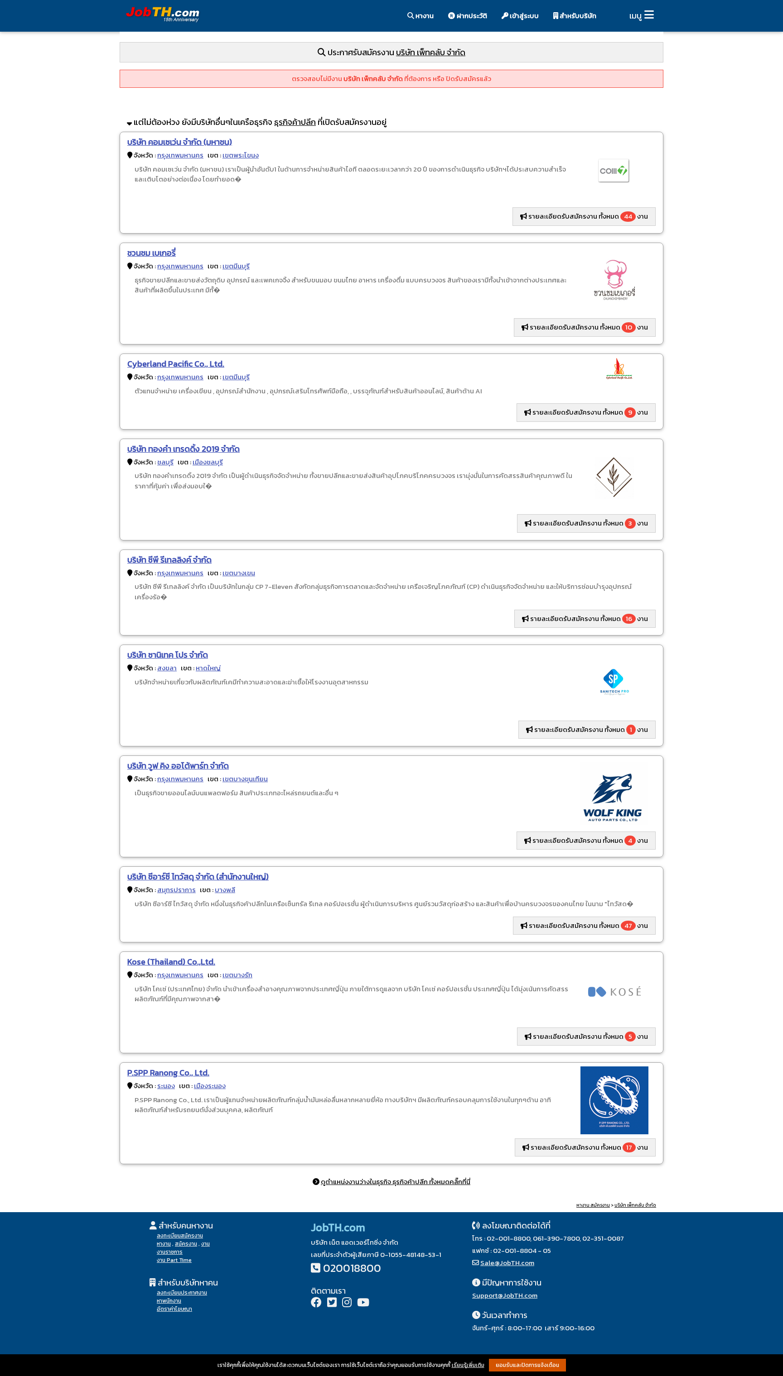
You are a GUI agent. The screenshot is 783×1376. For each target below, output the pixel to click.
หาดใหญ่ (208, 668)
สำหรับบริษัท (577, 15)
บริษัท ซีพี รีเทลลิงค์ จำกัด (169, 560)
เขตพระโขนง (240, 155)
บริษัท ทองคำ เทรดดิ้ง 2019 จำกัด (183, 449)
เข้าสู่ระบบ (523, 15)
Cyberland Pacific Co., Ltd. (175, 364)
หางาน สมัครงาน (593, 1205)
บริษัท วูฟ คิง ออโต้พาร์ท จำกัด (178, 766)
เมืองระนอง (210, 1085)
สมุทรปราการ (176, 889)
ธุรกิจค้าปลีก (295, 122)
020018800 (352, 1268)
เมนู (635, 16)
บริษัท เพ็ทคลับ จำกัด (430, 52)
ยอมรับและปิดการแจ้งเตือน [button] (527, 1365)
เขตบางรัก (237, 975)
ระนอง (166, 1085)
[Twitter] (332, 1303)
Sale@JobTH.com (507, 1262)
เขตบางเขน (238, 573)
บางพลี (225, 889)
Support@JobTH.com (504, 1295)
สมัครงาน (186, 1244)
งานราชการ (170, 1252)
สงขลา (167, 668)
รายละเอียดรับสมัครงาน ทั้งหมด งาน (587, 216)
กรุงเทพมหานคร (180, 155)
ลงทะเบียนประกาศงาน (182, 1293)
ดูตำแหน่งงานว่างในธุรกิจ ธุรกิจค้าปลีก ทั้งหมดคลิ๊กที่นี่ (395, 1181)
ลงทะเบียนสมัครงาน (180, 1236)
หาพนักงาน (169, 1301)
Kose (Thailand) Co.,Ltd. (171, 962)
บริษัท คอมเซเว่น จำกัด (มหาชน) (179, 142)
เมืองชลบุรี (208, 462)
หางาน (424, 15)
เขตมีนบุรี (236, 266)
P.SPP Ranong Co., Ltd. (168, 1072)
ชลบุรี (165, 462)
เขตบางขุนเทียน (245, 779)
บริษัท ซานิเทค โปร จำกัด (167, 655)
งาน (205, 1244)
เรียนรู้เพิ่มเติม (468, 1365)
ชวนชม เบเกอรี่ (151, 253)
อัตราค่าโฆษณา (174, 1309)
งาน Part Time (174, 1260)
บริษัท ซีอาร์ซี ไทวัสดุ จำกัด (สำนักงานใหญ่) (198, 876)
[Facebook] (316, 1303)
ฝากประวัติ (471, 15)
